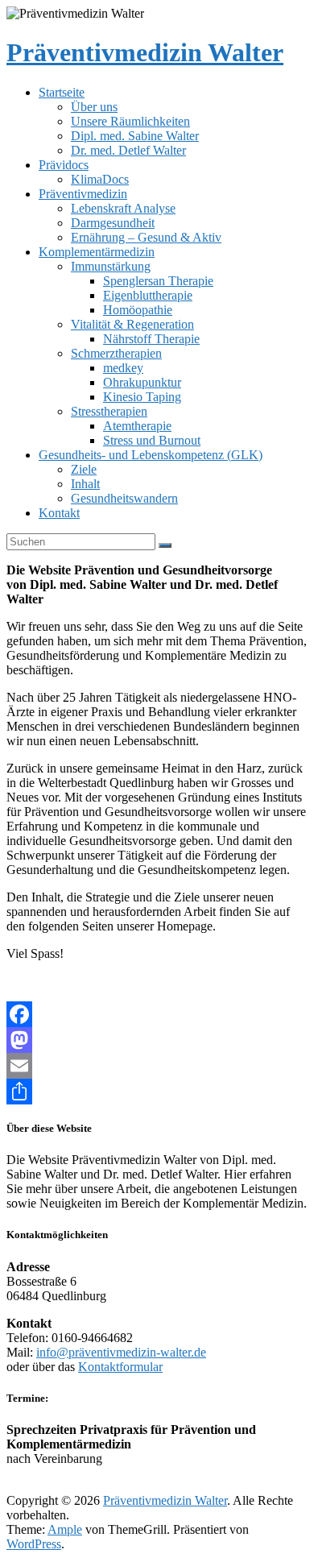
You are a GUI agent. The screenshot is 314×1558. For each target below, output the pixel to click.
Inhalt (85, 484)
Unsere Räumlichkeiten (130, 121)
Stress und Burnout (151, 440)
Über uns (94, 107)
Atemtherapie (137, 426)
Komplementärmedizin (97, 252)
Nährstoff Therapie (151, 339)
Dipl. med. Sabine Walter (135, 136)
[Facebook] (157, 1014)
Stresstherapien (109, 411)
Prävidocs (64, 165)
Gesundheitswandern (124, 498)
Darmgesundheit (113, 223)
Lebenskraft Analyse (123, 208)
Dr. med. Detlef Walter (128, 150)
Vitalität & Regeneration (132, 324)
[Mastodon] (157, 1040)
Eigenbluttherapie (147, 295)
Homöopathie (137, 310)
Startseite (62, 92)
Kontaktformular (120, 1367)
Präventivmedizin (83, 194)
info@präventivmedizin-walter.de (121, 1352)
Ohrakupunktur (142, 382)
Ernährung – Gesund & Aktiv (146, 237)
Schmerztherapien (116, 353)
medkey (123, 368)
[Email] (157, 1066)
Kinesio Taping (142, 397)
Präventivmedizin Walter (144, 52)
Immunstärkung (111, 266)
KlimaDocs (100, 179)
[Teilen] (157, 1091)
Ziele (84, 469)
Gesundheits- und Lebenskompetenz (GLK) (150, 455)
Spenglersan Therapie (158, 281)
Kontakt (59, 513)
